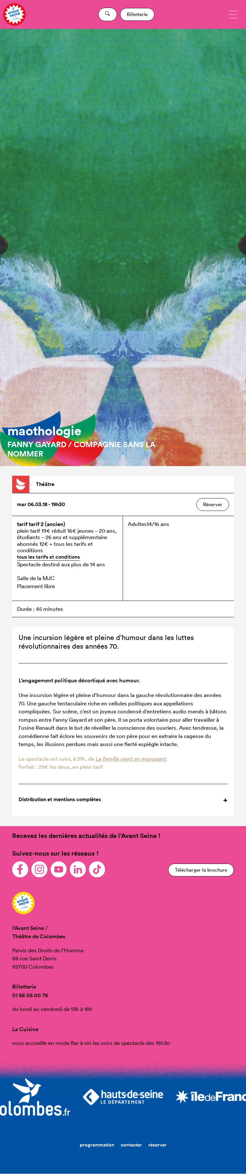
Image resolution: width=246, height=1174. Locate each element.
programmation (97, 1144)
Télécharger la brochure (201, 870)
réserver (157, 1144)
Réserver (212, 504)
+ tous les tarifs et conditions (55, 547)
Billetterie (137, 14)
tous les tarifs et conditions (48, 557)
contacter (131, 1144)
